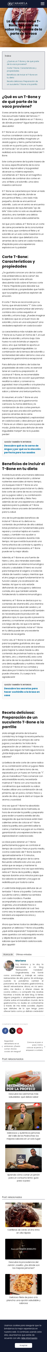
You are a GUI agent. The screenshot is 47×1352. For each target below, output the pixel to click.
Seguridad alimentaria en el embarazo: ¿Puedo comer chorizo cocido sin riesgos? (12, 1046)
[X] (12, 1031)
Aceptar (23, 1345)
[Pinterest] (19, 1031)
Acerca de (8, 954)
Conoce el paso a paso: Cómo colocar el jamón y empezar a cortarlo (34, 1046)
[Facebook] (5, 1031)
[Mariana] (9, 970)
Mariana (20, 960)
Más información (29, 1338)
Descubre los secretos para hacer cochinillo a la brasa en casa (22, 692)
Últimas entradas (24, 954)
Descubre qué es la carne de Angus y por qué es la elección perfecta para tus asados (22, 449)
